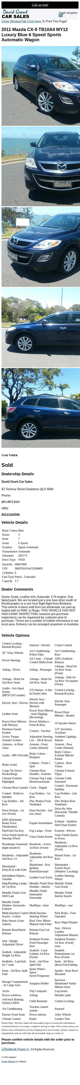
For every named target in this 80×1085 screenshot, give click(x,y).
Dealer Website (8, 1061)
